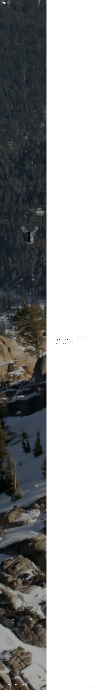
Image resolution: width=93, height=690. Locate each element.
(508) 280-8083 (86, 2)
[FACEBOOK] (5, 685)
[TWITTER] (19, 685)
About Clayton (72, 2)
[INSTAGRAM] (8, 685)
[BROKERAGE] (26, 685)
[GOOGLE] (22, 685)
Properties (58, 2)
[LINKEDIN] (12, 685)
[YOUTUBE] (15, 685)
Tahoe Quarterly (64, 2)
